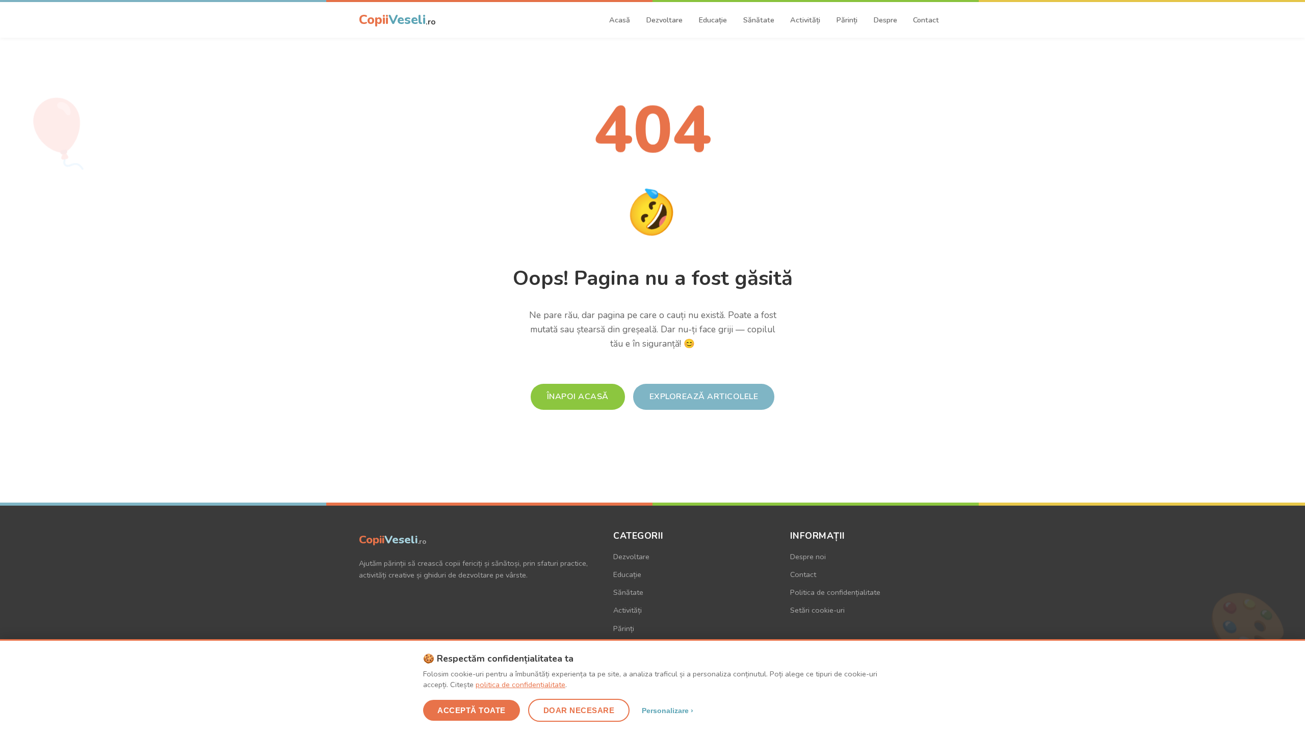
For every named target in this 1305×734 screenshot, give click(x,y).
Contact (926, 20)
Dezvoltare (664, 20)
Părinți (846, 20)
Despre (885, 20)
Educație (712, 20)
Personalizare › (667, 710)
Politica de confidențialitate (835, 592)
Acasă (619, 20)
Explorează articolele (704, 396)
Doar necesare (579, 710)
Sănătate (758, 20)
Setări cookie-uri (817, 610)
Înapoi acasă (578, 396)
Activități (805, 20)
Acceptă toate (471, 710)
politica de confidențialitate (520, 684)
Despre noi (808, 557)
